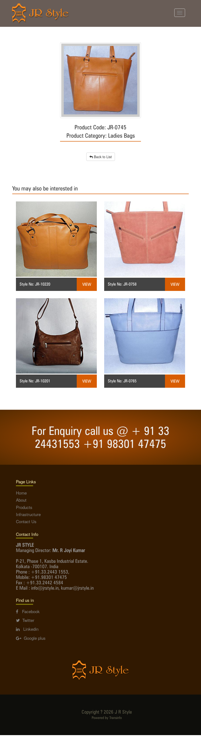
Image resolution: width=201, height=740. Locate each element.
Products (24, 507)
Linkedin (29, 629)
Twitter (27, 620)
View (86, 284)
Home (21, 493)
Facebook (29, 611)
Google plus (33, 638)
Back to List (102, 156)
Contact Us (26, 521)
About (21, 500)
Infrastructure (28, 514)
